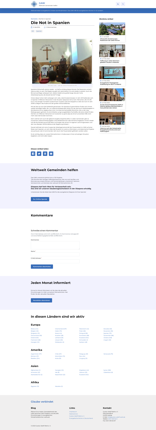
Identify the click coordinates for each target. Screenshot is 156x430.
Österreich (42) (84, 329)
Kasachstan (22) (60, 374)
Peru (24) (82, 356)
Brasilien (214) (35, 358)
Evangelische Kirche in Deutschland (81, 418)
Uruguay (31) (83, 358)
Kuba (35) (58, 358)
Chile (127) (58, 354)
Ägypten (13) (35, 386)
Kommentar (35, 240)
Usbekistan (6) (108, 372)
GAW (42, 3)
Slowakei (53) (108, 329)
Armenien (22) (35, 372)
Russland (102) (84, 337)
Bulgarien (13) (35, 333)
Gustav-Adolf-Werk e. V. (76, 416)
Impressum (73, 411)
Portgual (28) (83, 333)
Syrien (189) (107, 370)
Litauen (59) (59, 340)
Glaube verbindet (42, 401)
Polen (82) (82, 331)
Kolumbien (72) (60, 356)
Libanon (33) (83, 372)
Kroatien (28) (59, 335)
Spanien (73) (107, 333)
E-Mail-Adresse (36, 258)
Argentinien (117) (36, 354)
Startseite (34, 19)
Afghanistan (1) (35, 370)
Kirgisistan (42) (84, 370)
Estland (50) (35, 337)
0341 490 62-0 (112, 419)
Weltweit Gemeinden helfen (48, 5)
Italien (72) (58, 331)
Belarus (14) (34, 329)
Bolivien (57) (35, 356)
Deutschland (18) (36, 335)
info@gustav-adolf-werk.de (116, 417)
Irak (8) (57, 372)
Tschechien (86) (109, 335)
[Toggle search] (123, 4)
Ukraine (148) (108, 337)
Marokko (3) (59, 386)
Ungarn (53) (107, 340)
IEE (33, 31)
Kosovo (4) (58, 333)
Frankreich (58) (35, 340)
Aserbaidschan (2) (36, 374)
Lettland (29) (59, 337)
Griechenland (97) (61, 329)
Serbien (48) (83, 342)
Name (33, 251)
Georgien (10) (35, 342)
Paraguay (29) (83, 354)
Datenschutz (73, 414)
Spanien (39, 31)
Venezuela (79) (108, 354)
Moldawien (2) (59, 342)
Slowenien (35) (108, 331)
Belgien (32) (35, 331)
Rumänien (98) (84, 335)
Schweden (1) (83, 340)
